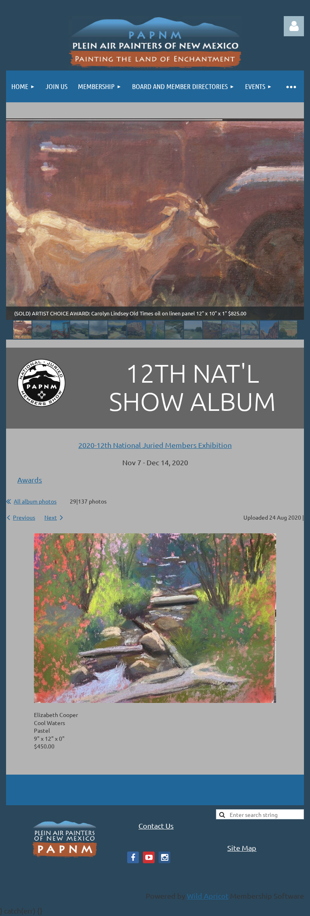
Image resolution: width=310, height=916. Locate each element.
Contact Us (156, 825)
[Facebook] (133, 857)
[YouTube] (149, 857)
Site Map (241, 847)
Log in (294, 26)
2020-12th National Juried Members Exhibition (155, 445)
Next (50, 517)
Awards (29, 479)
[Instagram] (164, 857)
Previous (24, 517)
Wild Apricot (207, 895)
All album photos (35, 501)
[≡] (290, 86)
